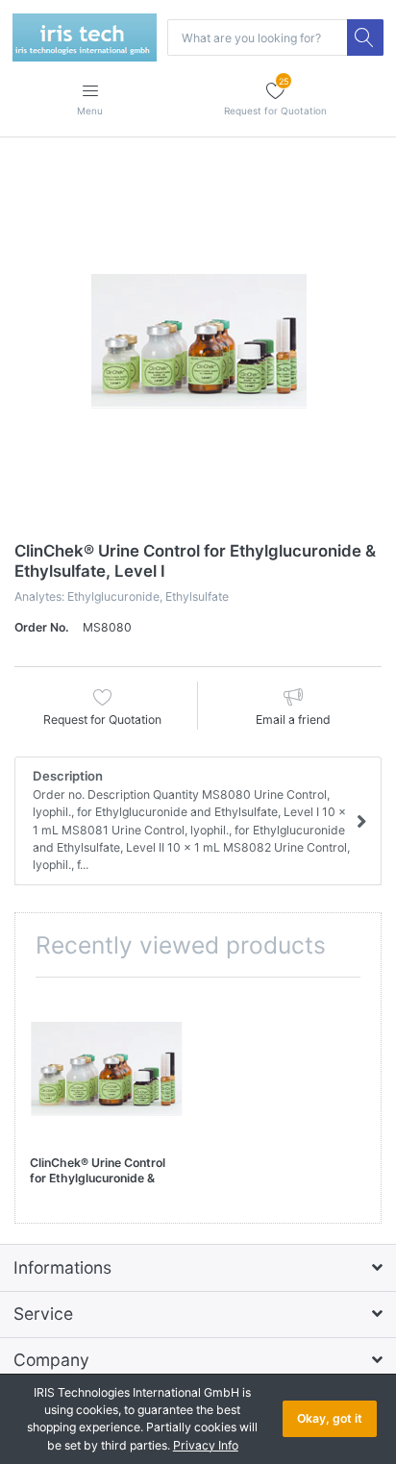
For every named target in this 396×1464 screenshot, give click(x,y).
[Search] (365, 37)
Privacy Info (205, 1445)
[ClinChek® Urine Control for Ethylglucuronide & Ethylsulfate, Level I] (198, 341)
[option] (198, 341)
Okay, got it (329, 1418)
